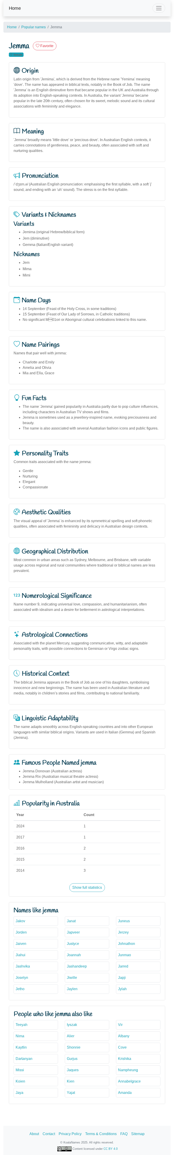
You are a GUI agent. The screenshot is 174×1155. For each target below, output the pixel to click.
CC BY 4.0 (111, 1148)
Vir (120, 1025)
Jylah (122, 989)
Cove (122, 1047)
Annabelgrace (129, 1081)
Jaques (73, 1070)
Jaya (19, 1093)
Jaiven (21, 944)
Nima (20, 1036)
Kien (70, 1081)
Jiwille (72, 978)
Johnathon (126, 944)
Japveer (73, 932)
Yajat (71, 1093)
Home (15, 8)
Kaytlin (21, 1047)
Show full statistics (87, 887)
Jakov (20, 921)
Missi (20, 1070)
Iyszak (72, 1025)
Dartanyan (24, 1059)
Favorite (46, 46)
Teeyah (21, 1025)
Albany (123, 1036)
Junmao (124, 955)
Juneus (124, 921)
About (34, 1134)
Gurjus (72, 1059)
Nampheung (128, 1070)
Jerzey (123, 932)
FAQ (124, 1134)
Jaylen (72, 989)
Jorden (21, 932)
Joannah (74, 955)
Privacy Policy (70, 1134)
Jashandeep (77, 966)
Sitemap (138, 1134)
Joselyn (22, 978)
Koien (20, 1081)
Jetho (20, 989)
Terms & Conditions (101, 1134)
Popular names (33, 27)
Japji (122, 978)
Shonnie (73, 1047)
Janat (71, 921)
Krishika (124, 1059)
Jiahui (20, 955)
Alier (70, 1036)
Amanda (125, 1093)
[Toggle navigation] (158, 8)
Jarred (123, 966)
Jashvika (23, 966)
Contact (49, 1134)
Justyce (73, 944)
